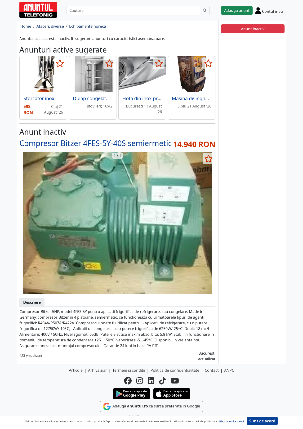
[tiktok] (162, 380)
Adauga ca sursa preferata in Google (155, 406)
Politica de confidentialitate (175, 370)
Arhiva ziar (97, 370)
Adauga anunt (237, 10)
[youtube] (174, 380)
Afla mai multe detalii (231, 421)
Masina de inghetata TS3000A (204, 98)
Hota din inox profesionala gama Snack (165, 98)
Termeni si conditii (128, 370)
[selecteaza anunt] (60, 63)
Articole (76, 370)
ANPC (229, 370)
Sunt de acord (262, 421)
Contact (212, 370)
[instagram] (139, 380)
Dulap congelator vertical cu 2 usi (109, 98)
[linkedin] (151, 380)
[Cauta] (205, 10)
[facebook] (128, 380)
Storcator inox (38, 98)
